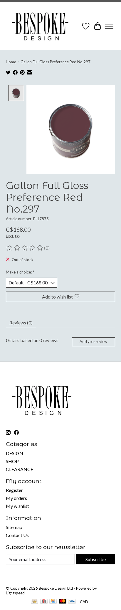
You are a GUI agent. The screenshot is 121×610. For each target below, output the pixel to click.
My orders (16, 498)
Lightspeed (15, 593)
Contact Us (17, 535)
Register (14, 490)
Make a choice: (20, 272)
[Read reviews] (25, 247)
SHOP (12, 461)
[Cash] (34, 601)
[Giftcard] (44, 601)
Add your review (93, 341)
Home (11, 61)
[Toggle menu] (109, 26)
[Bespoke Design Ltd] (40, 26)
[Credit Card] (53, 601)
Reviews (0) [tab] (21, 322)
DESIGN (14, 453)
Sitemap (14, 527)
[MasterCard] (62, 601)
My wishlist (17, 506)
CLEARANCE (19, 469)
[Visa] (72, 601)
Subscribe (95, 559)
